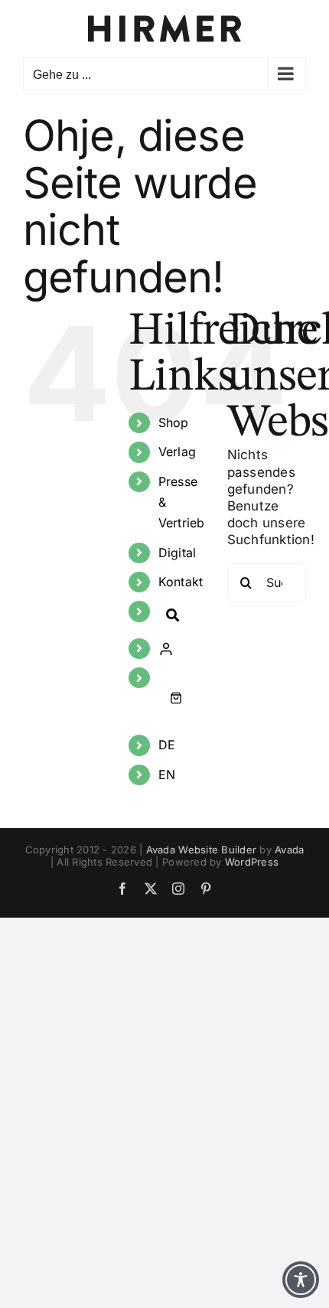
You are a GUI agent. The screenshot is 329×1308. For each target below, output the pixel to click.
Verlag (177, 451)
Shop (173, 422)
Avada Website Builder (201, 849)
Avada (289, 849)
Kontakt (181, 581)
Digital (177, 552)
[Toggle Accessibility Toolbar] (301, 1280)
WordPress (252, 862)
